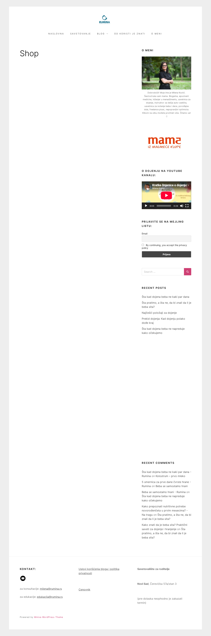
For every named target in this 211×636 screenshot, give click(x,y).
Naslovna (56, 33)
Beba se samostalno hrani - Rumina (164, 492)
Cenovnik (84, 589)
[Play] (146, 205)
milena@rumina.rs (51, 588)
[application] (166, 195)
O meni (156, 33)
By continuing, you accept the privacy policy (164, 246)
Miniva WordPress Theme (48, 617)
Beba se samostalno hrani (172, 486)
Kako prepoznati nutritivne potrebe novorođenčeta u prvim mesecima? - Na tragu (165, 510)
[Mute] (181, 205)
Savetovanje (80, 33)
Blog (101, 33)
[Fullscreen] (187, 205)
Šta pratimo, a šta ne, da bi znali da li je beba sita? (164, 533)
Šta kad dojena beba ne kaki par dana (165, 296)
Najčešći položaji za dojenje (159, 312)
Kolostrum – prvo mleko (170, 476)
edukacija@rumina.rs (50, 596)
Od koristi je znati (129, 33)
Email (144, 233)
